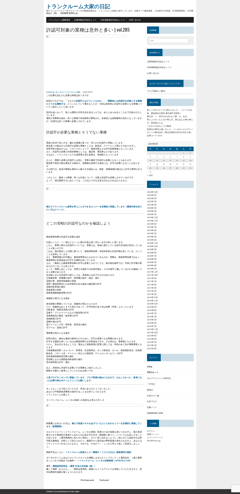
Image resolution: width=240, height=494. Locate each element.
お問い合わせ (135, 19)
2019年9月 (152, 224)
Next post (104, 480)
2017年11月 (152, 271)
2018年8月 (152, 252)
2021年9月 (152, 204)
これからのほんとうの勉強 (159, 126)
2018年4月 (152, 265)
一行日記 (151, 383)
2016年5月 (152, 316)
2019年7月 (152, 227)
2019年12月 (152, 217)
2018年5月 (152, 262)
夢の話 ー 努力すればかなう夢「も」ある (167, 116)
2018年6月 (152, 259)
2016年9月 (152, 307)
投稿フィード (153, 434)
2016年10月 (152, 303)
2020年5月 (152, 208)
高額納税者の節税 (155, 412)
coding (149, 366)
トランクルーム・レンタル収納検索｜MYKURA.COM (104, 460)
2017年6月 (152, 284)
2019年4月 (152, 236)
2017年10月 (152, 275)
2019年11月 (152, 220)
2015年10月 (152, 332)
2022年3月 (152, 201)
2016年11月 (152, 300)
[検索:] (168, 40)
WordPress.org (153, 440)
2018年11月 (152, 243)
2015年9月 (152, 335)
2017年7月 (152, 281)
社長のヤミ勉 (153, 395)
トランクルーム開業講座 (59, 19)
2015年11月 (152, 329)
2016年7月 (152, 313)
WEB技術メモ (152, 372)
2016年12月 (152, 297)
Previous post (87, 480)
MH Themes (75, 492)
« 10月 (150, 175)
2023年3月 (152, 195)
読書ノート (152, 407)
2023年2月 (152, 198)
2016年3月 (152, 319)
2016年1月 (152, 326)
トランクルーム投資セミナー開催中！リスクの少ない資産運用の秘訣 (98, 452)
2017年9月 (152, 278)
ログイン (151, 431)
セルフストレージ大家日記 (159, 378)
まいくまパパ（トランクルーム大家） (68, 92)
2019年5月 (152, 233)
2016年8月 (152, 310)
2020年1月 (152, 214)
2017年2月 (152, 294)
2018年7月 (152, 255)
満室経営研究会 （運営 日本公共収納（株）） (74, 466)
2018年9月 (152, 249)
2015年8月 (152, 338)
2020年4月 (152, 211)
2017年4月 (152, 287)
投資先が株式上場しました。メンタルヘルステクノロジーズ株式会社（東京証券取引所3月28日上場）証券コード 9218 (170, 132)
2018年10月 (152, 246)
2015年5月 (152, 345)
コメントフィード (155, 437)
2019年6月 (152, 230)
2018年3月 (152, 268)
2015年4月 (152, 348)
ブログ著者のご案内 (156, 91)
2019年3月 (152, 240)
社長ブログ (152, 401)
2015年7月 (152, 342)
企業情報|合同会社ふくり (85, 19)
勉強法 (150, 389)
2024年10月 (152, 192)
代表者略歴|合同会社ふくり (112, 19)
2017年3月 (152, 291)
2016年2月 (152, 323)
